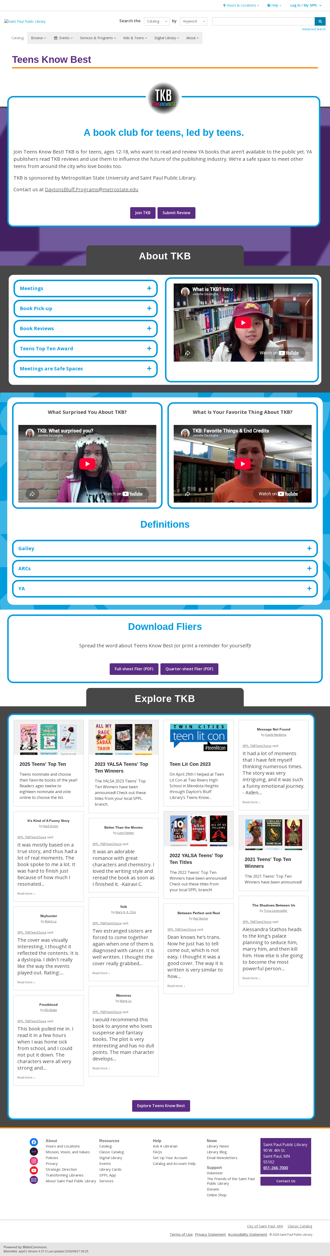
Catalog (18, 38)
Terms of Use (181, 1234)
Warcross (123, 995)
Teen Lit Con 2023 (190, 764)
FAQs (157, 1151)
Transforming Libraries (65, 1175)
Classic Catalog (111, 1151)
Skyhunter (48, 916)
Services (106, 1180)
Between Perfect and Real (199, 913)
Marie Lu (51, 921)
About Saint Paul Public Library (71, 1180)
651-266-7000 (275, 1167)
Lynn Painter (125, 833)
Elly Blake (50, 1010)
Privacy (52, 1163)
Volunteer (215, 1172)
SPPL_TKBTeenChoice (257, 746)
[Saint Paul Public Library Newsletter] (34, 1180)
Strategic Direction (61, 1169)
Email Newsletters (222, 1157)
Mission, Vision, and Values (68, 1151)
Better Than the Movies (123, 827)
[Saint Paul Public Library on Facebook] (34, 1142)
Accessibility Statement (247, 1234)
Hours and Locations (63, 1146)
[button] (241, 5)
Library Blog (217, 1151)
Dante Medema (275, 735)
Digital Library (110, 1157)
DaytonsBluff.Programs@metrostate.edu (91, 189)
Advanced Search (314, 29)
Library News (218, 1146)
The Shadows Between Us (273, 905)
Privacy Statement (210, 1234)
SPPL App (107, 1175)
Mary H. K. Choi (125, 912)
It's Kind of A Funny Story (49, 821)
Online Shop (217, 1194)
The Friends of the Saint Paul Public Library (231, 1181)
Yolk (123, 907)
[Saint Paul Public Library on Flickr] (34, 1151)
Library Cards (110, 1169)
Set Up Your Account (170, 1157)
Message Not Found (273, 729)
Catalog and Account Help (174, 1163)
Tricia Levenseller (275, 911)
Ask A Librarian (165, 1146)
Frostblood (48, 1005)
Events (105, 1163)
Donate (213, 1189)
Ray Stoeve (200, 918)
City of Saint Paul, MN (265, 1226)
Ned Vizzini (50, 826)
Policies (52, 1157)
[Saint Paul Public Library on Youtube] (34, 1170)
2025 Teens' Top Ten (43, 764)
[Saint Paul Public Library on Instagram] (34, 1161)
